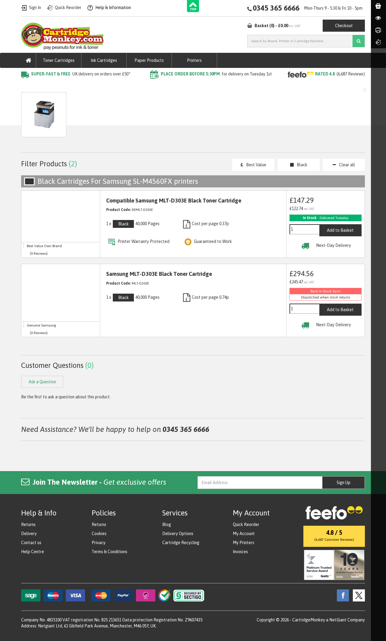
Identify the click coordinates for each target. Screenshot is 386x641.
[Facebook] (341, 595)
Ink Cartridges (104, 60)
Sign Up (343, 482)
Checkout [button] (344, 25)
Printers (194, 60)
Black (302, 164)
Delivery (29, 533)
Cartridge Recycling (180, 542)
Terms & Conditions (109, 551)
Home (27, 86)
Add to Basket (340, 230)
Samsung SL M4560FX (132, 86)
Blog (166, 524)
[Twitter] (357, 595)
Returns (28, 524)
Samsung (93, 86)
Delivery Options (177, 533)
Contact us (31, 542)
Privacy (99, 542)
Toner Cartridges (58, 60)
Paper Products (149, 60)
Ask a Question (149, 117)
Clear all (347, 164)
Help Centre (32, 551)
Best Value (256, 164)
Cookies (99, 533)
